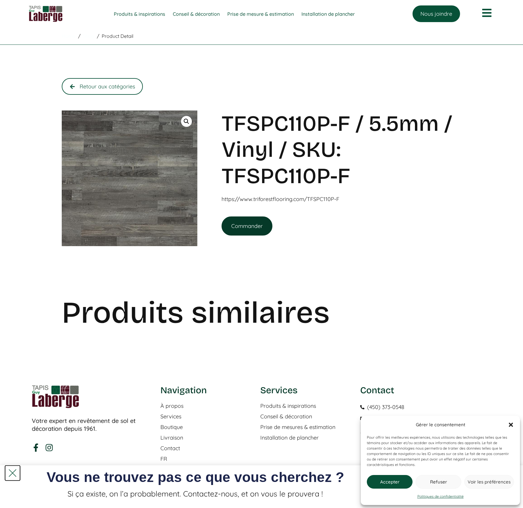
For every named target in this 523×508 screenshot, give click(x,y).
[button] (511, 425)
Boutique (171, 427)
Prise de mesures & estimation (297, 427)
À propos (171, 406)
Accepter (390, 482)
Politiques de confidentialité (440, 496)
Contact (170, 448)
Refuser (438, 482)
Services (170, 417)
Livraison (171, 438)
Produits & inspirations (288, 406)
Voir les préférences (489, 482)
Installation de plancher (289, 438)
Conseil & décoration (286, 417)
